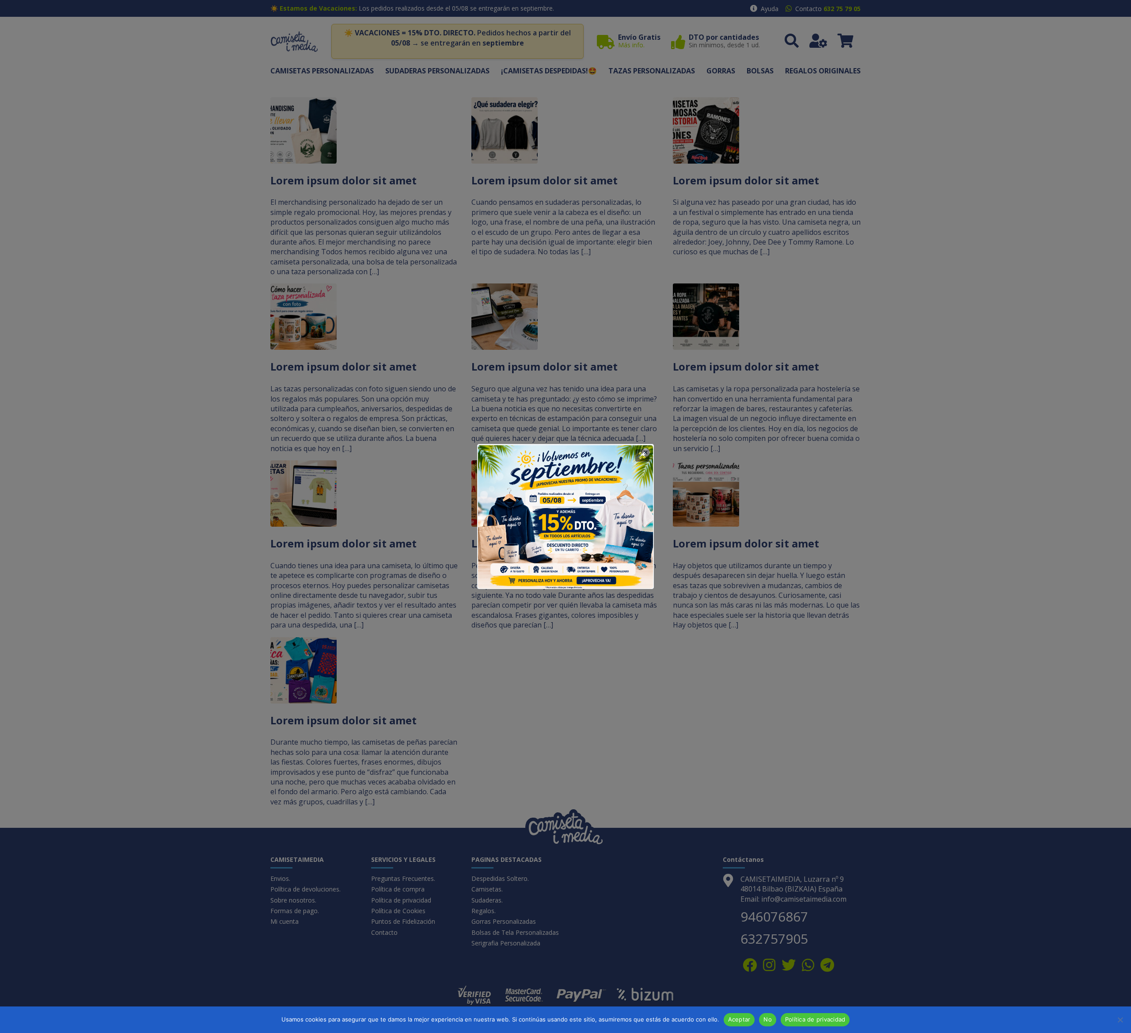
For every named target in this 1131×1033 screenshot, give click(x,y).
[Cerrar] (642, 455)
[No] (1120, 1019)
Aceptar (739, 1019)
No (767, 1019)
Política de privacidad (815, 1019)
